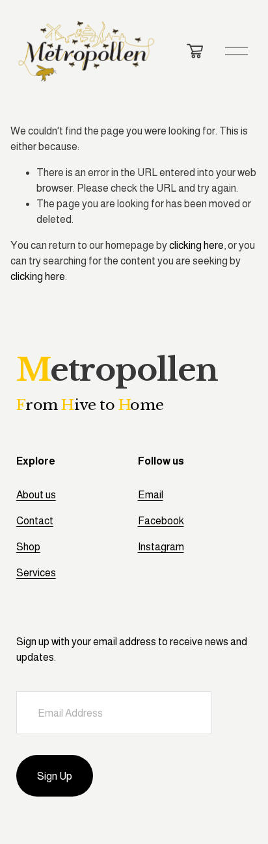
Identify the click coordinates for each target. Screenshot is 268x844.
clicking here (196, 245)
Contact (34, 520)
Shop (28, 546)
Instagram (161, 546)
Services (36, 572)
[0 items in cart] (195, 51)
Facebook (161, 520)
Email (150, 494)
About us (36, 494)
